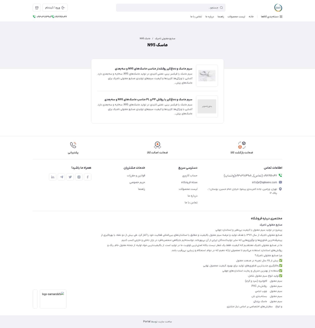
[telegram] (61, 177)
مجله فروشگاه (189, 182)
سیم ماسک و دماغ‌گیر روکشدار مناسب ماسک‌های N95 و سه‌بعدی (153, 69)
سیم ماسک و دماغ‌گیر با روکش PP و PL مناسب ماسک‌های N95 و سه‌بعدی (148, 99)
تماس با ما (191, 202)
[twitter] (70, 177)
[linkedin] (52, 177)
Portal (146, 321)
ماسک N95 (145, 38)
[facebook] (87, 177)
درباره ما (192, 196)
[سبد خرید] (37, 8)
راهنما (141, 189)
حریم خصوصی (137, 182)
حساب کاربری (189, 175)
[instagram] (79, 177)
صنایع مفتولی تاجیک (165, 38)
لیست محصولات (188, 189)
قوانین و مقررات (136, 175)
